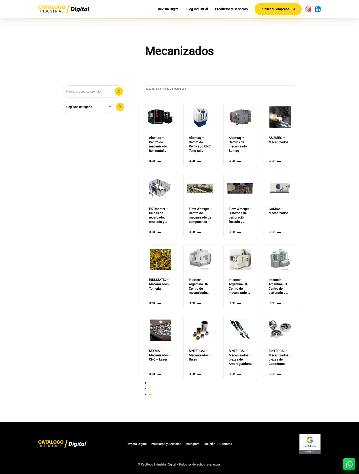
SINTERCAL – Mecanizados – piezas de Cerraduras (280, 357)
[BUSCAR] (119, 91)
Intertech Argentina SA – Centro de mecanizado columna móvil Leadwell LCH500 (200, 286)
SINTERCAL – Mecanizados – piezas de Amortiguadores (240, 357)
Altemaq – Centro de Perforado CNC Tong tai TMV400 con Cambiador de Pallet (200, 144)
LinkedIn (209, 444)
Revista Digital (168, 9)
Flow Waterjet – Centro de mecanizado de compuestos (200, 215)
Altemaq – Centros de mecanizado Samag (238, 144)
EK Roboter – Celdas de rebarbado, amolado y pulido (158, 215)
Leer (152, 161)
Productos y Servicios (231, 9)
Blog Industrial (197, 9)
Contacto (225, 444)
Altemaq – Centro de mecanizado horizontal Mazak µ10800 (160, 144)
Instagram (192, 444)
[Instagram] (308, 9)
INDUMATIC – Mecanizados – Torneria (160, 284)
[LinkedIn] (318, 9)
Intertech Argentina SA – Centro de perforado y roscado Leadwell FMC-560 (279, 286)
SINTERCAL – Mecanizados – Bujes (200, 355)
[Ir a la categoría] (120, 107)
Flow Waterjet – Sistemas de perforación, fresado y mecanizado (240, 215)
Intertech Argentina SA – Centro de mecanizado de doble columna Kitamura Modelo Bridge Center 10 (240, 286)
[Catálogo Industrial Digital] (63, 9)
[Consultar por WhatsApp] (349, 464)
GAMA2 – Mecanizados (278, 211)
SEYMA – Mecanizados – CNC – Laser (160, 355)
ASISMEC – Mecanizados (278, 140)
